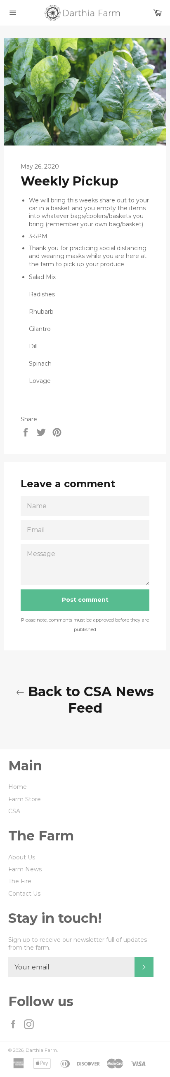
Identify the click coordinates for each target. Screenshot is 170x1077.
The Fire (19, 881)
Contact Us (24, 893)
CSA (14, 811)
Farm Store (24, 799)
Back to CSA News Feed (89, 699)
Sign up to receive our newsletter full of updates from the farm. (77, 943)
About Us (21, 857)
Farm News (25, 869)
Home (17, 787)
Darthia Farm (41, 1050)
